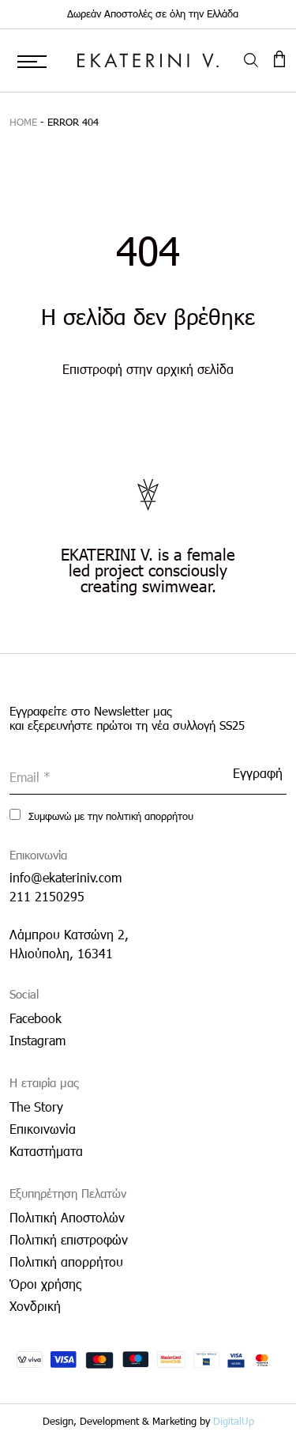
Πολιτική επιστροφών (68, 1239)
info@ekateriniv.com (65, 877)
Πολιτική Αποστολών (67, 1217)
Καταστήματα (46, 1151)
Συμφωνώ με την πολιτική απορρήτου (109, 816)
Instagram (37, 1040)
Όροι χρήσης (45, 1283)
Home (23, 121)
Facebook (35, 1018)
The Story (36, 1106)
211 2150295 (46, 896)
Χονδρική (35, 1305)
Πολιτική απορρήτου (66, 1261)
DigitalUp (233, 1420)
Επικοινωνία (42, 1128)
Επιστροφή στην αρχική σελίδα (148, 369)
